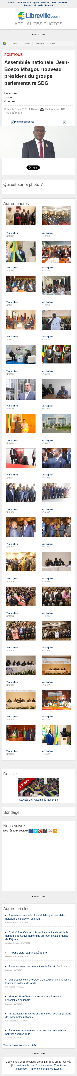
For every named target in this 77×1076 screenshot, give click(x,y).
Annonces (62, 2)
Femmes (27, 5)
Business (45, 2)
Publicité (49, 5)
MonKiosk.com (24, 2)
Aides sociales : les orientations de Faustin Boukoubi (38, 966)
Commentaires (44, 1065)
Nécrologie (38, 5)
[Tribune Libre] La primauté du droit (28, 952)
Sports (36, 2)
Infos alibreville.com (23, 1065)
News (54, 2)
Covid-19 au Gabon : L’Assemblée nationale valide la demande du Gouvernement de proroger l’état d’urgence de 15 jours (36, 936)
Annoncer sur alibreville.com (46, 1068)
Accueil (11, 2)
